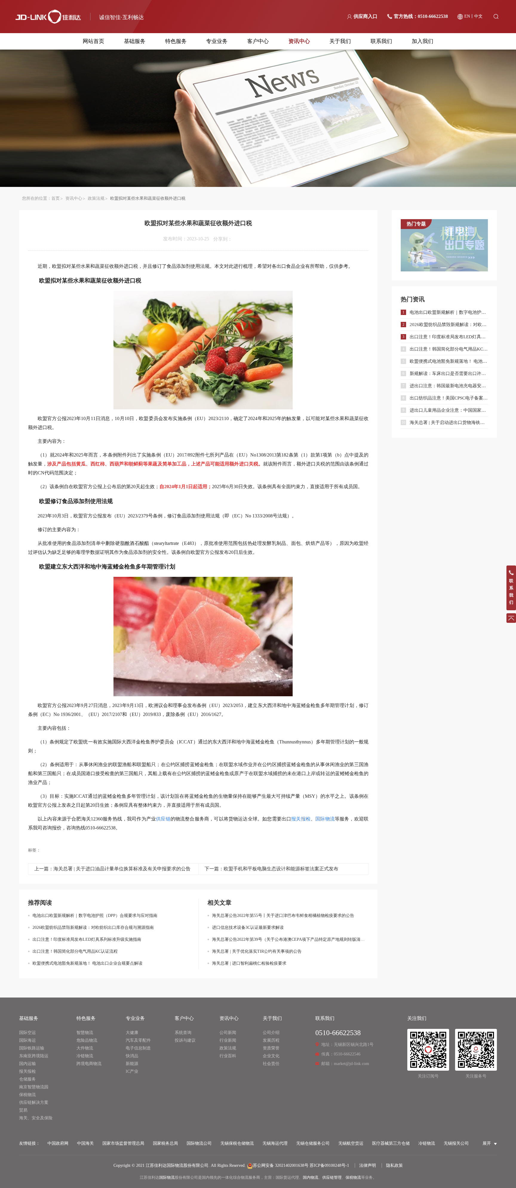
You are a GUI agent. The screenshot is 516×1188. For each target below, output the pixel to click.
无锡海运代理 (275, 1143)
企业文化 (271, 1056)
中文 (478, 16)
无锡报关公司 (456, 1143)
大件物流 (84, 1048)
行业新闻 (227, 1040)
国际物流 (167, 1177)
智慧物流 (84, 1032)
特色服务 (176, 41)
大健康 (132, 1032)
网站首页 (93, 41)
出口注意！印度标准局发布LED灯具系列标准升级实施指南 (87, 939)
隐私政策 (394, 1165)
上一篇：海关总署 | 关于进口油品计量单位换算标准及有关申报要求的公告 (112, 868)
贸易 (23, 1110)
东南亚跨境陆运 (33, 1056)
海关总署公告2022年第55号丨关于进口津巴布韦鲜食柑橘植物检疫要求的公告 (283, 915)
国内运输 (27, 1063)
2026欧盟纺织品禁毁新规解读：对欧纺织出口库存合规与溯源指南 (93, 927)
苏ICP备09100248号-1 (329, 1165)
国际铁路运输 (31, 1048)
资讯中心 (299, 41)
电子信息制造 (138, 1048)
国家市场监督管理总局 (123, 1143)
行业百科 (227, 1056)
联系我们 (381, 41)
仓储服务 (27, 1079)
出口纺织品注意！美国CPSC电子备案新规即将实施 (449, 398)
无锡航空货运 (350, 1143)
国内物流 (310, 1177)
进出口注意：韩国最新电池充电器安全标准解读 (449, 385)
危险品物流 (86, 1040)
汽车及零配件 (138, 1040)
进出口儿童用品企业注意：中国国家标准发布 (449, 410)
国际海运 (27, 1040)
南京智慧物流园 (33, 1087)
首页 (55, 198)
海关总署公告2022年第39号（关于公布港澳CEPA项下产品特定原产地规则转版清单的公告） (290, 939)
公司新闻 (227, 1032)
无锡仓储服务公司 (313, 1143)
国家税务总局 (165, 1143)
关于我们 (340, 41)
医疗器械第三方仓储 (391, 1143)
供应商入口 (365, 16)
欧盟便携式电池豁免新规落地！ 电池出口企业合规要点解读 (87, 963)
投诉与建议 (185, 1040)
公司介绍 (271, 1032)
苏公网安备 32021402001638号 (280, 1165)
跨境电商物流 (89, 1063)
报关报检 (27, 1071)
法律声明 (367, 1165)
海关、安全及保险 (36, 1118)
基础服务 (134, 41)
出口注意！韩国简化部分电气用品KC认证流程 (75, 951)
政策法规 (96, 198)
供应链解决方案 (33, 1102)
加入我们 (422, 41)
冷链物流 (84, 1056)
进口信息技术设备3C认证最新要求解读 (248, 927)
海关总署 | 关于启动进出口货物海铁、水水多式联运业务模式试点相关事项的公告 (449, 422)
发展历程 (271, 1040)
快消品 (132, 1056)
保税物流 (27, 1094)
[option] (444, 245)
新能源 (132, 1063)
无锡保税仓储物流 (237, 1143)
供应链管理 (332, 1177)
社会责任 (271, 1063)
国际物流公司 (199, 1143)
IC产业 (132, 1071)
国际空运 (27, 1032)
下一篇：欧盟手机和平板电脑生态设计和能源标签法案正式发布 (271, 868)
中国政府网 (57, 1143)
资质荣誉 (271, 1048)
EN (467, 16)
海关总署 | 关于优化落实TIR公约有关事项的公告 (257, 951)
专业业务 (217, 41)
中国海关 (85, 1143)
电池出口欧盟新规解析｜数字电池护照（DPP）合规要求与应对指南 (95, 915)
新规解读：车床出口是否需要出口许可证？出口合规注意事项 (449, 373)
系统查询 (183, 1032)
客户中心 (258, 41)
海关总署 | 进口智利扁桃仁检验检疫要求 (249, 963)
